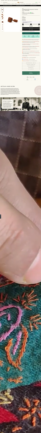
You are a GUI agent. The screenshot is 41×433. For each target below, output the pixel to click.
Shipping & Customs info (31, 64)
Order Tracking (2, 0)
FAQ (10, 0)
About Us (9, 0)
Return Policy (30, 67)
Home (22, 8)
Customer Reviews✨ (5, 2)
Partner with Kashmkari (15, 0)
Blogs (12, 0)
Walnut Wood (24, 17)
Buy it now (31, 29)
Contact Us (6, 0)
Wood (23, 16)
